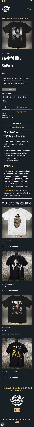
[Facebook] (15, 410)
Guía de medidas (9, 89)
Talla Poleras (7, 93)
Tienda (6, 388)
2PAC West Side (8, 284)
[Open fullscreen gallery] (30, 47)
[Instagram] (18, 410)
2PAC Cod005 (6, 328)
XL (14, 97)
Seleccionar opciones (11, 246)
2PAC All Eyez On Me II (10, 371)
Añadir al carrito (22, 108)
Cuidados (26, 388)
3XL (24, 97)
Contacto (17, 390)
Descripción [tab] (17, 123)
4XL (4, 101)
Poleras (6, 53)
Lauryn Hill (10, 117)
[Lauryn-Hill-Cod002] (17, 35)
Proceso (15, 388)
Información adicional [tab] (17, 127)
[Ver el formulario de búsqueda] (31, 1)
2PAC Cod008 (6, 240)
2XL (19, 97)
